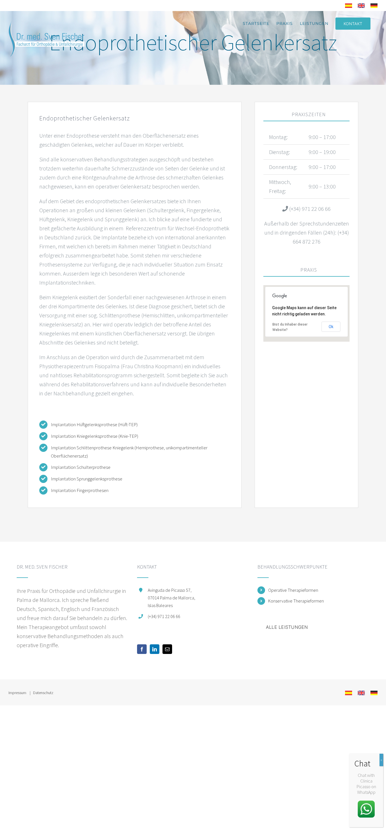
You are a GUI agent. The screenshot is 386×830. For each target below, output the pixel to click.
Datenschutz (43, 692)
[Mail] (167, 649)
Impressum (17, 692)
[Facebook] (142, 649)
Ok (331, 326)
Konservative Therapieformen (296, 601)
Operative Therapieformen (293, 590)
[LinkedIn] (154, 649)
